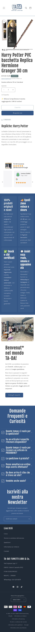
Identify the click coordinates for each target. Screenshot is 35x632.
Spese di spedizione (6, 78)
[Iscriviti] (29, 519)
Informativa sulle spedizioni (15, 625)
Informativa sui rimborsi (11, 547)
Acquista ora (17, 113)
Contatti (6, 551)
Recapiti (26, 625)
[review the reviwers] (13, 179)
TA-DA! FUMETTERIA (16, 613)
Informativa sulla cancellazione (18, 627)
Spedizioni (7, 542)
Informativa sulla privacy (18, 619)
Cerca (6, 534)
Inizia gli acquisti (14, 395)
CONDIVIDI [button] (7, 120)
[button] (4, 8)
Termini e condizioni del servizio (14, 538)
